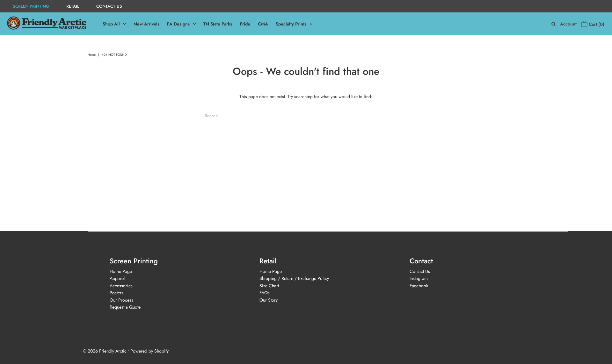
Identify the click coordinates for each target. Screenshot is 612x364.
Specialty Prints (291, 24)
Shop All (111, 24)
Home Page (121, 271)
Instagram (419, 278)
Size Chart (269, 285)
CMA (263, 24)
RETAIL (72, 6)
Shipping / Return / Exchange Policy (294, 278)
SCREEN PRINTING (31, 6)
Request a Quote (125, 307)
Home (92, 54)
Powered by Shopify (149, 351)
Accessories (121, 285)
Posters (116, 292)
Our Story (268, 300)
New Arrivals (146, 24)
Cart (595, 24)
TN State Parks (217, 24)
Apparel (117, 278)
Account (568, 24)
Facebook (419, 285)
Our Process (121, 300)
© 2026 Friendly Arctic (105, 351)
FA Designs (178, 24)
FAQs (264, 292)
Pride (245, 24)
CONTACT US (109, 6)
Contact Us (420, 271)
